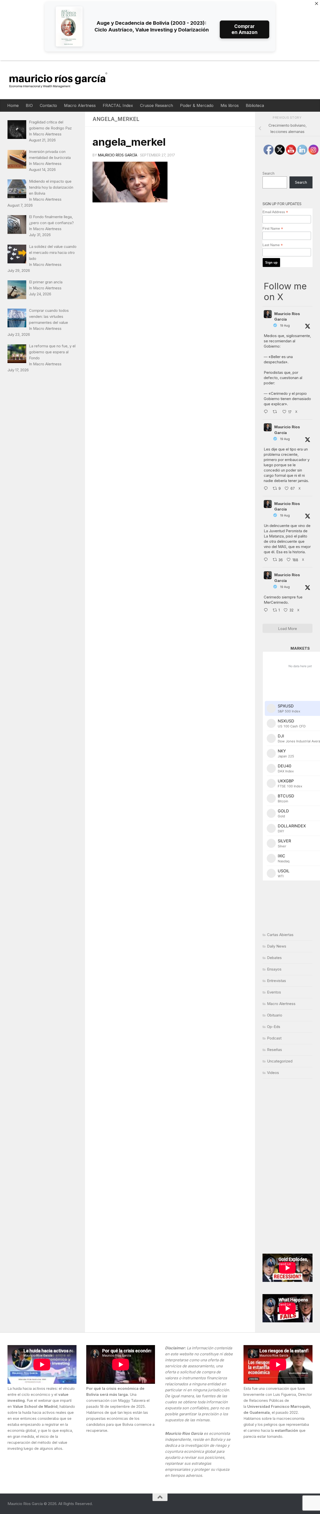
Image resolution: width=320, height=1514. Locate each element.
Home (13, 105)
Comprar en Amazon (245, 29)
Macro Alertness (80, 105)
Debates (274, 957)
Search (268, 173)
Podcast (274, 1038)
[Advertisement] (287, 1166)
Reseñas (274, 1049)
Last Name (272, 245)
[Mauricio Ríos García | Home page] (63, 79)
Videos (273, 1072)
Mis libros (229, 105)
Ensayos (274, 969)
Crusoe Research (156, 105)
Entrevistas (276, 980)
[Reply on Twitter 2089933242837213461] (267, 559)
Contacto (48, 105)
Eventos (274, 992)
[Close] (316, 3)
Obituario (274, 1015)
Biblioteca (255, 105)
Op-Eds (273, 1026)
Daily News (276, 946)
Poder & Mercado (197, 105)
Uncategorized (279, 1061)
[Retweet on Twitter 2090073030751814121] (276, 412)
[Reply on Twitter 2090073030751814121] (267, 412)
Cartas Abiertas (280, 934)
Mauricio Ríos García (117, 155)
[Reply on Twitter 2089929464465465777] (267, 610)
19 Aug (285, 325)
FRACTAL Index (118, 105)
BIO (29, 105)
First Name (272, 228)
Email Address (275, 212)
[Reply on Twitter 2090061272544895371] (267, 488)
